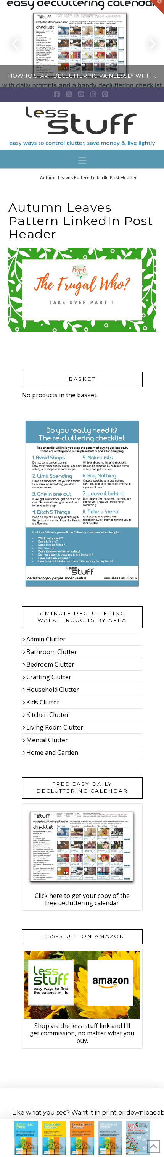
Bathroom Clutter (51, 652)
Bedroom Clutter (50, 664)
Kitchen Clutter (47, 715)
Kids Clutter (42, 702)
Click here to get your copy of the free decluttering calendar (82, 899)
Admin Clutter (46, 639)
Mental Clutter (47, 740)
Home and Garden (52, 752)
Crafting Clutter (48, 677)
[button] (82, 160)
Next (148, 43)
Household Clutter (52, 689)
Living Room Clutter (54, 727)
